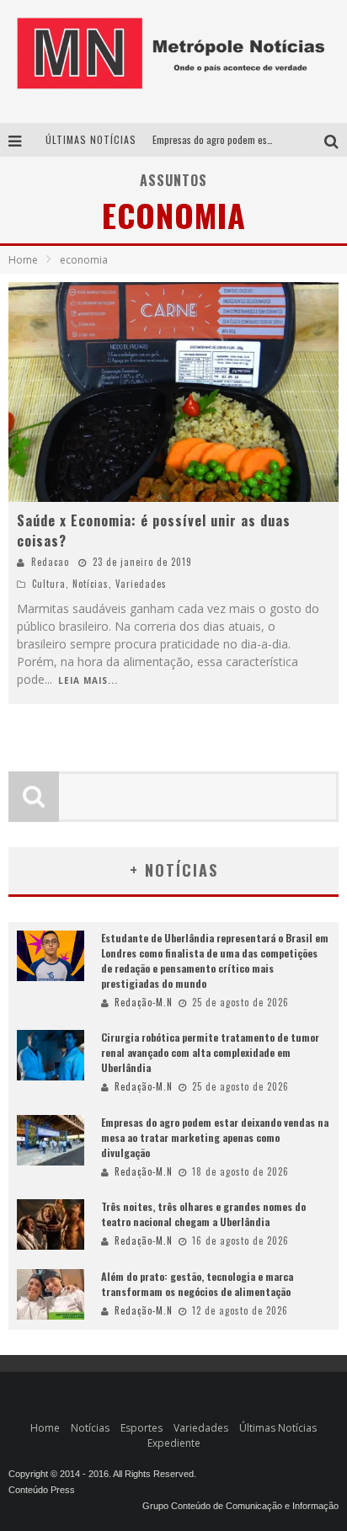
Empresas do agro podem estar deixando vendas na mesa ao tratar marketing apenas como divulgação (214, 1137)
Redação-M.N (144, 1002)
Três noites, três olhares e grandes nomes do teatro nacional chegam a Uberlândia (203, 1214)
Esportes (141, 1428)
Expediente (173, 1443)
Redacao (50, 561)
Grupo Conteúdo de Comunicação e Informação (240, 1506)
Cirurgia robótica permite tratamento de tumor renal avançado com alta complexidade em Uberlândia (210, 1052)
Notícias (90, 583)
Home (23, 260)
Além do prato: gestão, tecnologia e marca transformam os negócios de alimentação (197, 1284)
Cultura (49, 583)
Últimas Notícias (278, 1428)
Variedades (141, 583)
